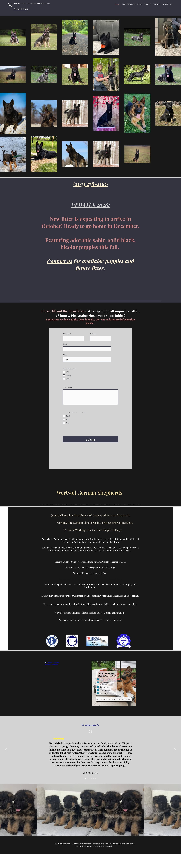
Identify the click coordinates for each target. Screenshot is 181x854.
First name (66, 334)
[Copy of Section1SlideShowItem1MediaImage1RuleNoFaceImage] (87, 778)
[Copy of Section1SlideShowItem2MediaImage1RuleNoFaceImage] (91, 778)
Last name (93, 334)
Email (65, 344)
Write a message (67, 387)
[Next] (175, 750)
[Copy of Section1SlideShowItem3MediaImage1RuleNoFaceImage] (95, 778)
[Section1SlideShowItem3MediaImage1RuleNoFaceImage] (93, 778)
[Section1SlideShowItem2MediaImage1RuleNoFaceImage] (89, 778)
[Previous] (6, 750)
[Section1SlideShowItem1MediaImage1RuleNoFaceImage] (85, 778)
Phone (65, 355)
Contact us (59, 261)
